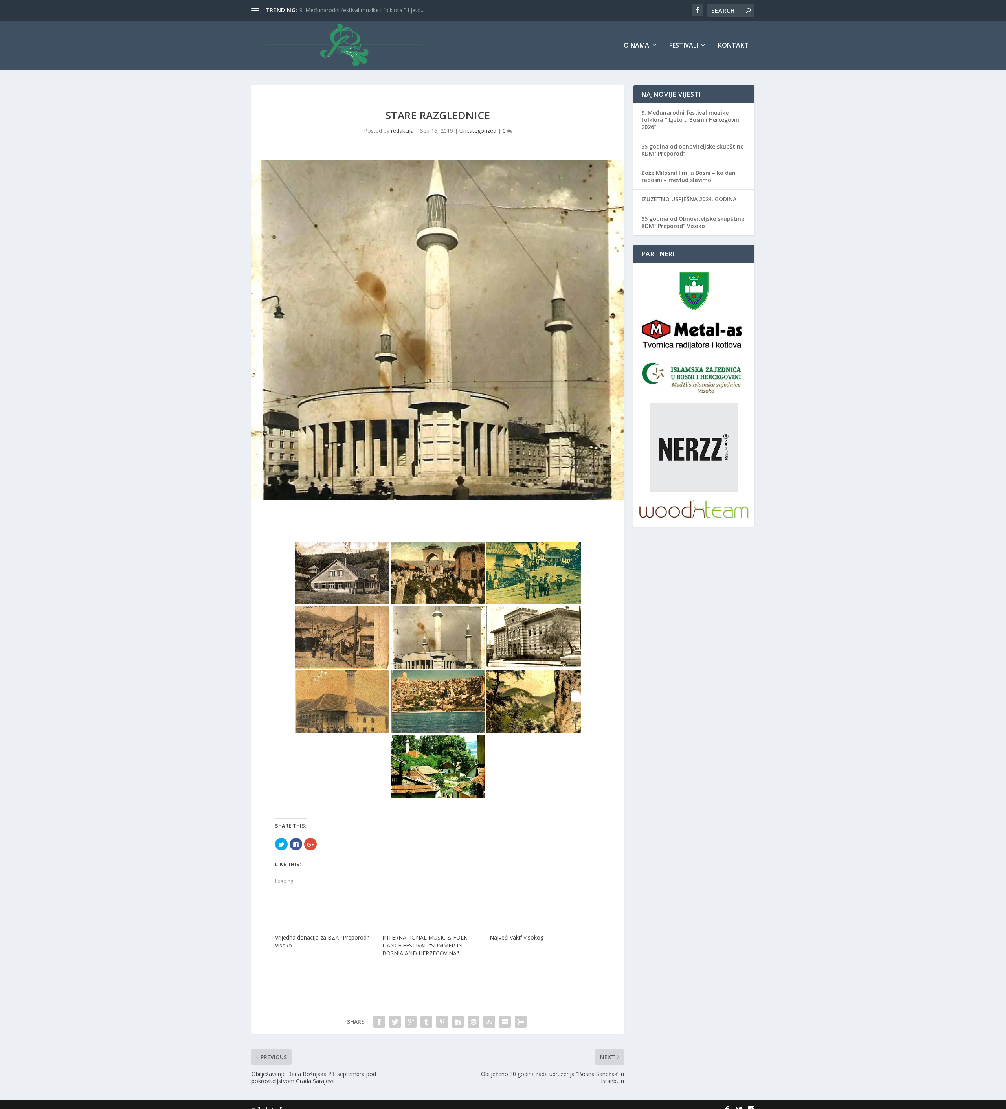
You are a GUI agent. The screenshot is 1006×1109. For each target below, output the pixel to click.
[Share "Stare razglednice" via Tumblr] (426, 1022)
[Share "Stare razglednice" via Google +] (411, 1022)
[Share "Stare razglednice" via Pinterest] (442, 1022)
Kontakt (733, 46)
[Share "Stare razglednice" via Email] (505, 1022)
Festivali (683, 46)
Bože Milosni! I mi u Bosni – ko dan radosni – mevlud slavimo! (688, 176)
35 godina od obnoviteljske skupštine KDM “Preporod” (692, 150)
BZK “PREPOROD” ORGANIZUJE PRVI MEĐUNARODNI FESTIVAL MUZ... (390, 10)
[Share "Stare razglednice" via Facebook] (379, 1022)
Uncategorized (477, 130)
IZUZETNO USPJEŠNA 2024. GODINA (688, 199)
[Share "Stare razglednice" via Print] (521, 1022)
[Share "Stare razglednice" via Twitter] (395, 1022)
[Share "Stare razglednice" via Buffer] (473, 1022)
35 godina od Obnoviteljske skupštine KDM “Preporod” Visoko (692, 222)
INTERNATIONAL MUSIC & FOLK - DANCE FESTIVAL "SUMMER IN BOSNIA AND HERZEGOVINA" (426, 945)
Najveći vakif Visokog (516, 937)
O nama (636, 46)
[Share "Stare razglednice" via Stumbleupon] (489, 1022)
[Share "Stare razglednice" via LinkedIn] (458, 1022)
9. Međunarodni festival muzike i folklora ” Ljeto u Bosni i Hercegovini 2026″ (691, 119)
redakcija (402, 130)
